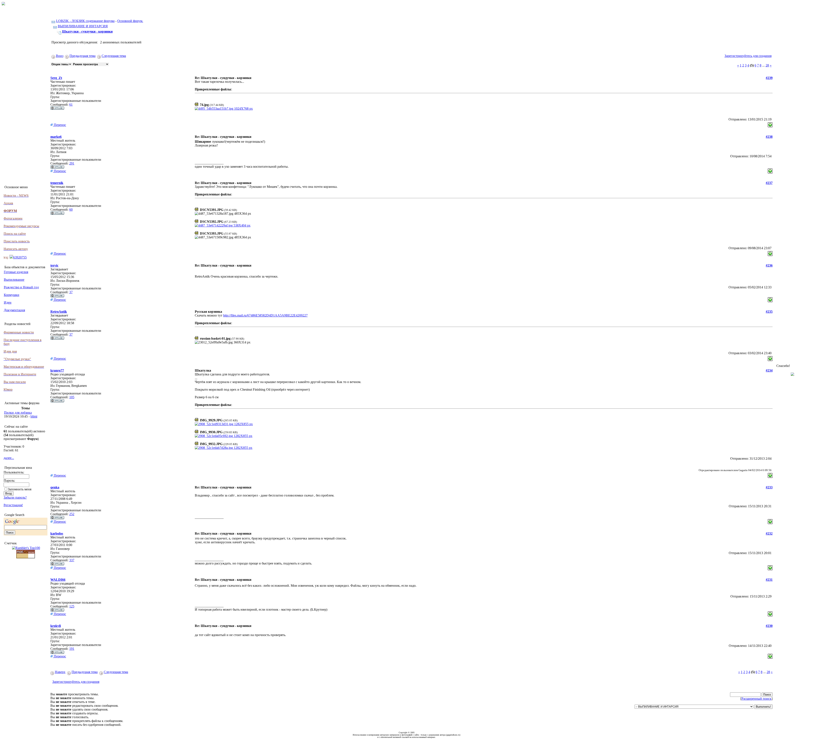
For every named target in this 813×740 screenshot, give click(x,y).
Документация (14, 310)
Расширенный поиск (756, 698)
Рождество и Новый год (21, 287)
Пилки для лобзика (18, 412)
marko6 (56, 136)
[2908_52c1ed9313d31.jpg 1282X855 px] (224, 424)
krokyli (55, 626)
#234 (769, 370)
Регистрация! (13, 505)
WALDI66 (57, 579)
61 (71, 104)
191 (71, 648)
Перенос (59, 125)
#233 (769, 487)
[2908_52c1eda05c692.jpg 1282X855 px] (223, 436)
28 (767, 65)
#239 (769, 78)
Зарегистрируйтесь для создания (748, 56)
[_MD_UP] (770, 124)
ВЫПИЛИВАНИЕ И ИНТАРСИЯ (83, 26)
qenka (54, 487)
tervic (54, 265)
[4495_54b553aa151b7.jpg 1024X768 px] (224, 108)
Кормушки (11, 295)
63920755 (20, 257)
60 (71, 209)
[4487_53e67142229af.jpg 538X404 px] (222, 225)
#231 (769, 579)
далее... (9, 458)
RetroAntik (58, 311)
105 (71, 397)
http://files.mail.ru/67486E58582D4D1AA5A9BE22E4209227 (265, 315)
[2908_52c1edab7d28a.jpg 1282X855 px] (223, 448)
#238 (769, 136)
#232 (769, 533)
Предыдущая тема (82, 56)
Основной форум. (130, 21)
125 (71, 606)
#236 (769, 265)
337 (71, 560)
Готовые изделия (16, 272)
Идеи (7, 302)
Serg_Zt (56, 78)
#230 (769, 626)
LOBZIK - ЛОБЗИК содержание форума (85, 21)
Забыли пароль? (15, 497)
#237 (769, 183)
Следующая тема (114, 56)
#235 (769, 311)
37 (71, 292)
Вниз (59, 56)
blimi (33, 416)
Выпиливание (14, 279)
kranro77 (57, 370)
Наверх (60, 672)
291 (71, 163)
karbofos (56, 533)
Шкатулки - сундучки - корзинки (87, 31)
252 (71, 514)
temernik (56, 183)
